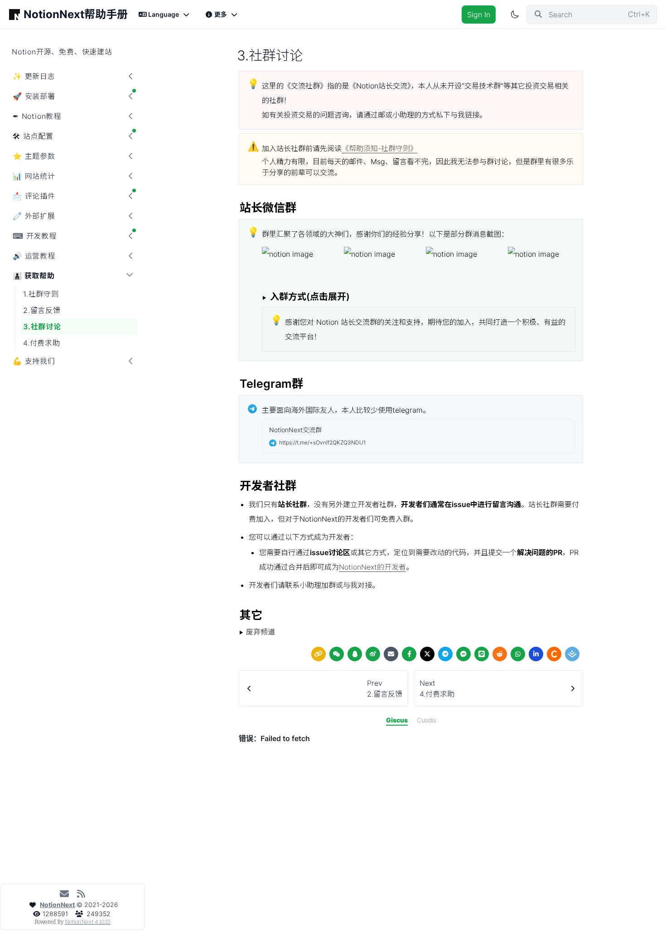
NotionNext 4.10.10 (88, 922)
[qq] (354, 654)
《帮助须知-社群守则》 (379, 148)
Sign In (478, 14)
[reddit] (499, 654)
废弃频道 (260, 631)
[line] (481, 654)
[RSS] (81, 894)
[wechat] (336, 654)
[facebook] (409, 654)
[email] (391, 654)
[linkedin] (536, 654)
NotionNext (57, 904)
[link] (318, 654)
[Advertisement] (411, 873)
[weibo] (373, 654)
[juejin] (572, 654)
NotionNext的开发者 (372, 566)
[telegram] (445, 654)
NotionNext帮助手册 (76, 14)
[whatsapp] (518, 654)
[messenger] (463, 654)
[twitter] (427, 654)
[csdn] (554, 654)
